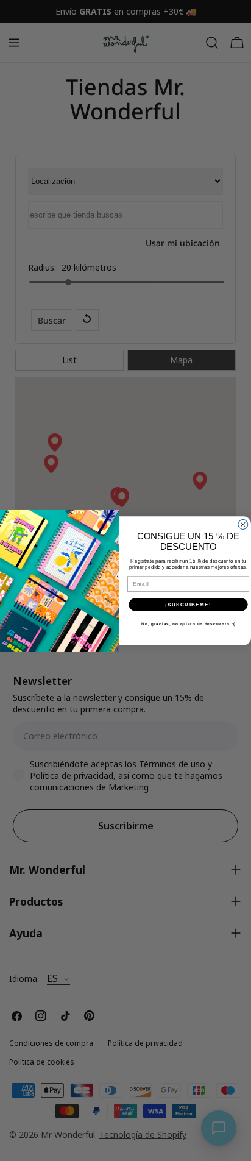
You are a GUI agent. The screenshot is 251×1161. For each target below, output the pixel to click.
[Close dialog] (243, 524)
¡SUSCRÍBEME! (188, 604)
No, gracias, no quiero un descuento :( (188, 624)
